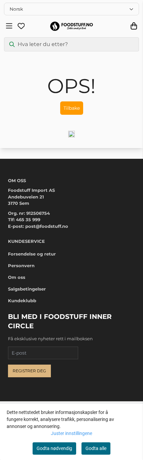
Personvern (21, 265)
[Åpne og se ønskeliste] (21, 26)
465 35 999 (28, 219)
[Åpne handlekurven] (134, 26)
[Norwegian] (71, 9)
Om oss (16, 277)
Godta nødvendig (54, 448)
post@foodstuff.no (46, 226)
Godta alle (95, 448)
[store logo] (71, 26)
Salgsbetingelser (27, 289)
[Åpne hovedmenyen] (9, 26)
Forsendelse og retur (32, 254)
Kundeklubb (22, 300)
